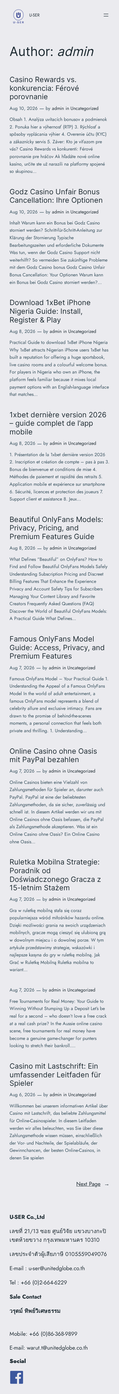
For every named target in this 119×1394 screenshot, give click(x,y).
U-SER (34, 15)
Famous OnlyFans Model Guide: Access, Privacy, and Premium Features (57, 647)
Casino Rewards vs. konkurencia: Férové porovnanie (44, 88)
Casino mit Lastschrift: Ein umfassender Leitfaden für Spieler (55, 1074)
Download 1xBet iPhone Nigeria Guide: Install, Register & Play (50, 311)
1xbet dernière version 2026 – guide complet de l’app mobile (58, 423)
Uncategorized (84, 108)
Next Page (92, 1184)
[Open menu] (106, 15)
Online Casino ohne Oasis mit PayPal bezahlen (53, 755)
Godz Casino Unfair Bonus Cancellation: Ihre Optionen (56, 196)
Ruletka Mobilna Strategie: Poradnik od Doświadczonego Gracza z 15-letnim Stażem (55, 875)
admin (58, 108)
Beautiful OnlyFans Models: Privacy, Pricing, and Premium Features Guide (56, 528)
